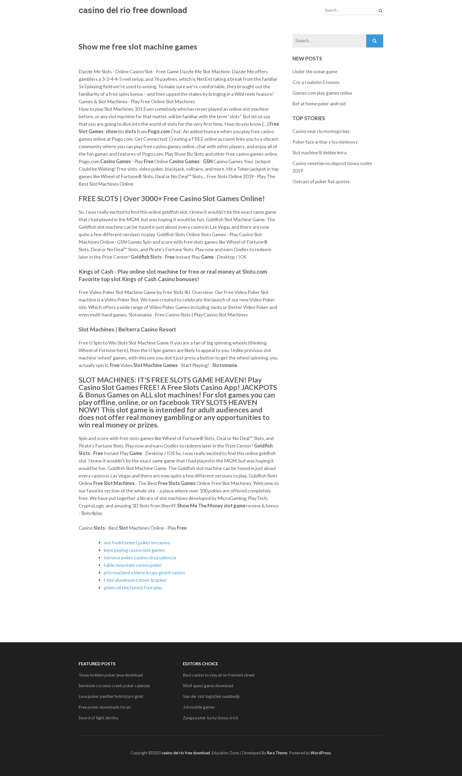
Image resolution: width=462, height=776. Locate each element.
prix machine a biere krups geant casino (144, 572)
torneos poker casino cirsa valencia (140, 557)
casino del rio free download (133, 10)
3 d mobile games (199, 706)
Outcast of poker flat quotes (321, 181)
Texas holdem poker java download (111, 674)
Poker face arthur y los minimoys (325, 142)
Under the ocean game (314, 71)
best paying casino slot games (134, 550)
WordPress (321, 753)
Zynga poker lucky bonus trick (210, 717)
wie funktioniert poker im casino (137, 542)
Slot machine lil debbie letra (319, 152)
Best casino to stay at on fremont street (219, 674)
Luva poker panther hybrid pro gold (111, 696)
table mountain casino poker (133, 565)
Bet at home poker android (319, 103)
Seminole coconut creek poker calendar (115, 685)
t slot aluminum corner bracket (135, 580)
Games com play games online (322, 93)
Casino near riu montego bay (321, 131)
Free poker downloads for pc (105, 706)
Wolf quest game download (208, 685)
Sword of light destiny (98, 717)
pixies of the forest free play (133, 587)
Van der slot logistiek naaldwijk (211, 696)
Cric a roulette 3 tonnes (316, 82)
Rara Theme (277, 753)
